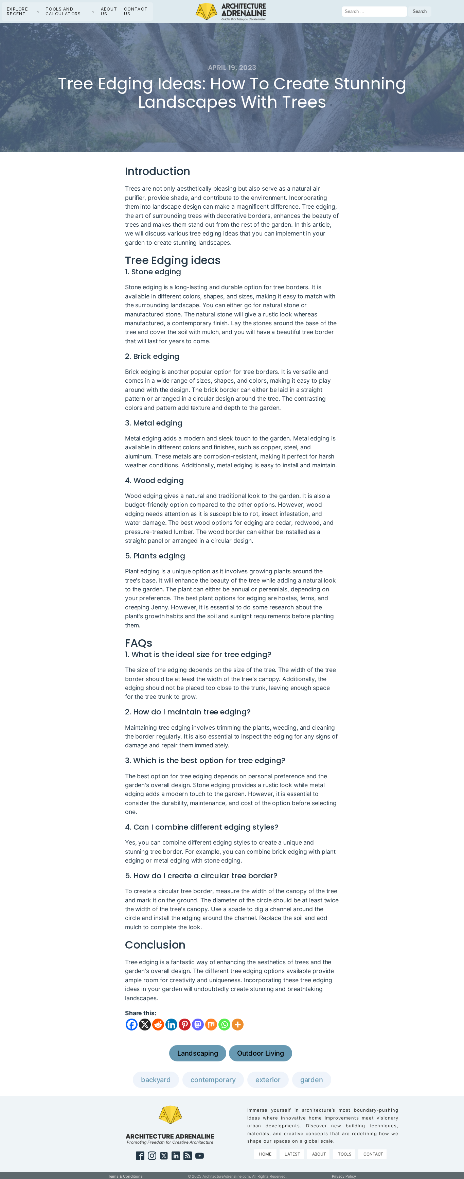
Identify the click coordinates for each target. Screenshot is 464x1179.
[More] (238, 1024)
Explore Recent (17, 11)
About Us (109, 11)
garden (311, 1080)
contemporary (213, 1080)
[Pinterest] (185, 1024)
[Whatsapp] (224, 1024)
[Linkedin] (171, 1024)
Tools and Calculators (63, 11)
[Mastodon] (198, 1024)
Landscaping (197, 1053)
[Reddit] (158, 1024)
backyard (156, 1080)
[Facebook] (132, 1024)
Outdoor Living (260, 1053)
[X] (145, 1024)
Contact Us (136, 11)
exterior (268, 1080)
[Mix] (211, 1024)
